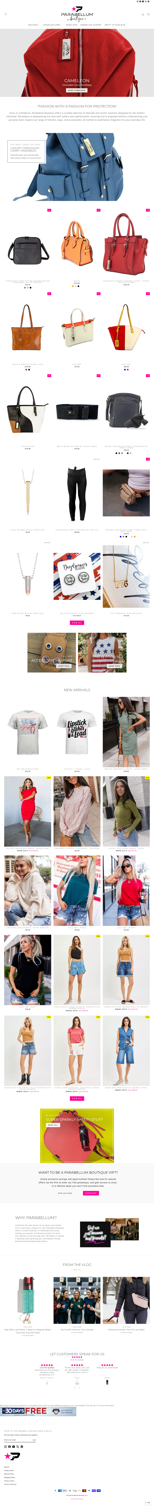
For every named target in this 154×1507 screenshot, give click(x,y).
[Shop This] (51, 653)
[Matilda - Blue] (125, 370)
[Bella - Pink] (76, 286)
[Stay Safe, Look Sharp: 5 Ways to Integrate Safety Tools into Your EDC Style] (27, 1300)
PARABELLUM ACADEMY (91, 25)
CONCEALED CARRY (52, 25)
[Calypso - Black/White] (76, 370)
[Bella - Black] (78, 286)
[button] (75, 1387)
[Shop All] (77, 1136)
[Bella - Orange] (73, 286)
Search (6, 1467)
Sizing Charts (9, 1470)
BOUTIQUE (33, 25)
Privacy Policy (9, 1481)
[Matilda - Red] (128, 370)
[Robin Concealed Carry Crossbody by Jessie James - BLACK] (116, 453)
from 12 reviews (77, 1360)
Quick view (28, 276)
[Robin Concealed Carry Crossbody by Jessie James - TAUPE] (133, 453)
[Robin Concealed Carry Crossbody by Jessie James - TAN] (131, 453)
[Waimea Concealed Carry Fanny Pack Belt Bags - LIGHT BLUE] (121, 537)
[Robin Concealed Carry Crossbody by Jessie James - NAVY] (128, 453)
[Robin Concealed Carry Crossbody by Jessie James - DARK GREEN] (119, 453)
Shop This (114, 666)
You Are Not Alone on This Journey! (77, 1330)
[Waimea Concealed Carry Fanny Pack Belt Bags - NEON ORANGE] (135, 537)
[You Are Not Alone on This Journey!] (77, 1300)
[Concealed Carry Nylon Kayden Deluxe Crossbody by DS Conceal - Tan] (28, 288)
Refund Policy (9, 1474)
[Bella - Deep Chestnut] (81, 286)
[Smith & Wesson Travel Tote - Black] (29, 370)
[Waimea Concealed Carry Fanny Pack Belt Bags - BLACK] (126, 537)
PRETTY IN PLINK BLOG (115, 25)
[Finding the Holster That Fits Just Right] (126, 1300)
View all (77, 623)
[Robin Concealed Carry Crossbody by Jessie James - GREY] (122, 453)
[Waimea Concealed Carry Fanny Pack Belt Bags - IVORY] (118, 537)
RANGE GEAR (71, 25)
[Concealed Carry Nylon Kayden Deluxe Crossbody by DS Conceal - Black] (31, 288)
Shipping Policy (9, 1477)
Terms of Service (10, 1484)
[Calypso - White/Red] (78, 370)
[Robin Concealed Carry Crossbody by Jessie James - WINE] (136, 453)
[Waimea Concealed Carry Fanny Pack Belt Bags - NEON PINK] (132, 537)
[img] (77, 1357)
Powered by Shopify (77, 1499)
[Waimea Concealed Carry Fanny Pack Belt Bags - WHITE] (129, 537)
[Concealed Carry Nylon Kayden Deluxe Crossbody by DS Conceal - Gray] (25, 288)
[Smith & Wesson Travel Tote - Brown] (26, 370)
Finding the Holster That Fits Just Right (126, 1330)
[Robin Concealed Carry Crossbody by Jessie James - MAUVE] (125, 453)
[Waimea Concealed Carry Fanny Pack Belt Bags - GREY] (123, 537)
